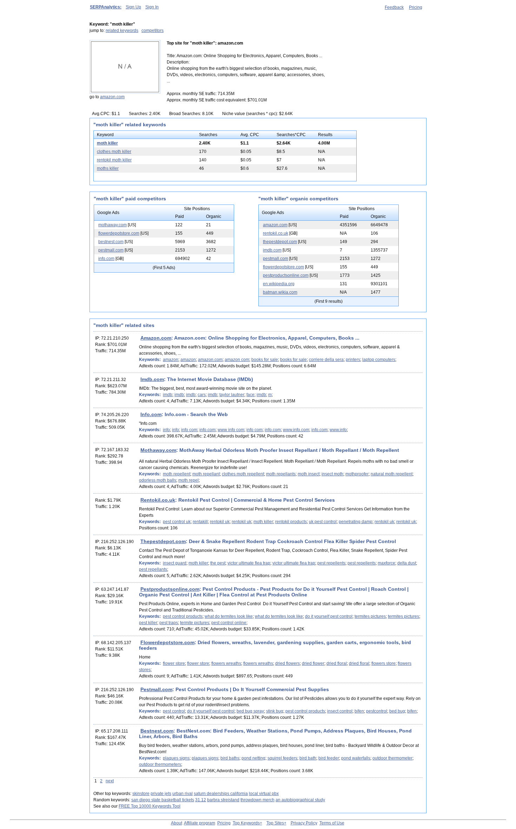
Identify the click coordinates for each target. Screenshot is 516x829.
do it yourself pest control (328, 616)
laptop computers (378, 359)
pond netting (253, 758)
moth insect (308, 474)
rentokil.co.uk (275, 233)
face (250, 394)
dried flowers (287, 663)
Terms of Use (331, 823)
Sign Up (133, 7)
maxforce (386, 563)
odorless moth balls (157, 480)
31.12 (200, 799)
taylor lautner (231, 394)
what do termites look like (229, 616)
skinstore (141, 793)
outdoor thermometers (160, 764)
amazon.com (112, 96)
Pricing (415, 7)
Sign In (152, 7)
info (166, 429)
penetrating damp (355, 521)
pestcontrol (376, 711)
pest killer (148, 622)
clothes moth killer (114, 151)
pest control (174, 711)
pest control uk (177, 521)
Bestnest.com (156, 731)
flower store (174, 663)
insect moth (332, 474)
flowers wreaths (226, 663)
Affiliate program (199, 823)
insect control (339, 711)
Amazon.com (155, 338)
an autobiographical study (300, 799)
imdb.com (272, 250)
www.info (338, 429)
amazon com (237, 359)
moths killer (108, 168)
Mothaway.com (158, 450)
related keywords (122, 30)
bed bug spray (250, 711)
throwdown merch (257, 799)
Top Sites (275, 823)
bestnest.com (111, 241)
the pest (217, 563)
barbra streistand (223, 799)
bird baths (229, 758)
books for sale (264, 359)
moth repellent (176, 474)
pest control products (183, 616)
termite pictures (194, 622)
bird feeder (328, 758)
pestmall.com (111, 250)
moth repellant (206, 474)
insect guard (174, 563)
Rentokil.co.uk (157, 500)
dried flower (313, 663)
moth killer (107, 143)
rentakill (200, 521)
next (110, 780)
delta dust (406, 563)
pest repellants (153, 569)
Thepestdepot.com (163, 541)
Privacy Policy (304, 823)
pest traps (168, 622)
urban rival (182, 793)
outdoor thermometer (392, 758)
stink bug (274, 711)
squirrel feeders (282, 758)
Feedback (394, 7)
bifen (359, 711)
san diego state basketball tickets (162, 799)
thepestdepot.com (280, 241)
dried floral (336, 663)
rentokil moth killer (114, 160)
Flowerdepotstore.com (167, 642)
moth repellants (281, 474)
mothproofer (357, 474)
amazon (170, 359)
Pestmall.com (156, 689)
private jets (161, 793)
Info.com (150, 414)
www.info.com (296, 429)
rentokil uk (220, 521)
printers (353, 359)
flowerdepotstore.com (118, 233)
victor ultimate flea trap (248, 563)
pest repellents (331, 563)
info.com (106, 258)
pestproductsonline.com (286, 275)
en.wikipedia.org (279, 283)
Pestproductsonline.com (169, 589)
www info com (231, 429)
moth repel (188, 480)
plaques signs (176, 758)
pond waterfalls (355, 758)
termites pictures (370, 616)
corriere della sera (326, 359)
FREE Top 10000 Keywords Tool (149, 806)
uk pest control (323, 521)
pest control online (228, 622)
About (176, 823)
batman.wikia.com (280, 292)
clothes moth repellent (243, 474)
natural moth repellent (391, 474)
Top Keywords (246, 823)
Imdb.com (152, 379)
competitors (152, 30)
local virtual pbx (264, 793)
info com (189, 429)
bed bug (397, 711)
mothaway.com (112, 224)
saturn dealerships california (221, 793)
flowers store (383, 663)
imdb (167, 394)
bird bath (307, 758)
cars (202, 394)
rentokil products (291, 521)
